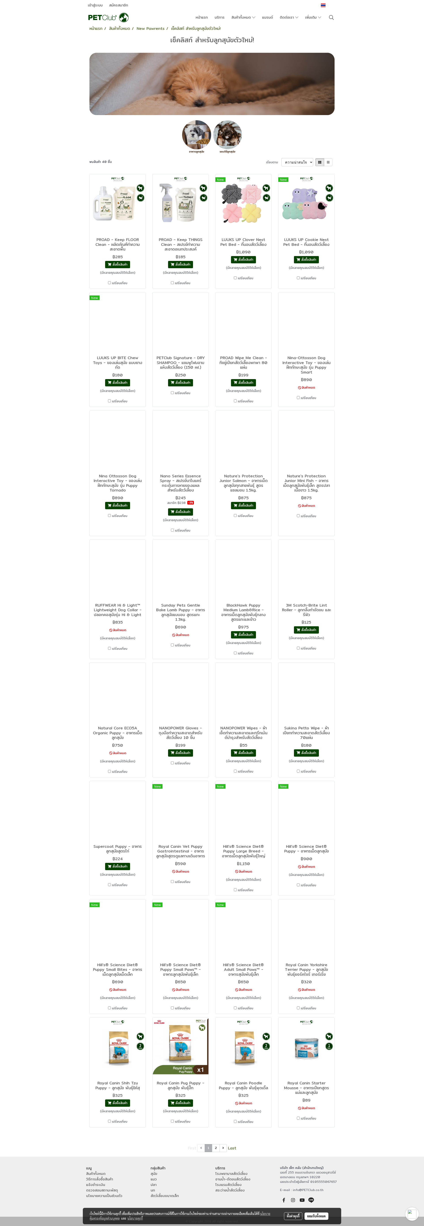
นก (153, 1190)
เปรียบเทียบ (119, 283)
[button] (331, 17)
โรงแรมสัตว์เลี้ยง (228, 1184)
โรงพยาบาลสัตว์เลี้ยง (231, 1173)
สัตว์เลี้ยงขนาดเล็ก (165, 1196)
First (192, 1148)
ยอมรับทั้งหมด (316, 1216)
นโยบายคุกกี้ (135, 1218)
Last (232, 1148)
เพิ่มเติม (311, 17)
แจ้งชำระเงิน (95, 1184)
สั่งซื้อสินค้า (119, 264)
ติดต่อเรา (287, 17)
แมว (154, 1179)
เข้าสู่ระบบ (95, 5)
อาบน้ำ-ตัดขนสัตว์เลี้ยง (232, 1179)
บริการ (220, 17)
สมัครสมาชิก (118, 5)
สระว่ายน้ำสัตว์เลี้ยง (230, 1190)
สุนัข (154, 1173)
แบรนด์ (267, 17)
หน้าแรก (202, 17)
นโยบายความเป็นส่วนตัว (104, 1196)
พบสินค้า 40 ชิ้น (100, 162)
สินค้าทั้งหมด (241, 17)
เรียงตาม (273, 162)
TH (329, 5)
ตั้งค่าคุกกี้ (293, 1216)
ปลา (154, 1184)
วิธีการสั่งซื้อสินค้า (99, 1179)
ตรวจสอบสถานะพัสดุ (102, 1190)
